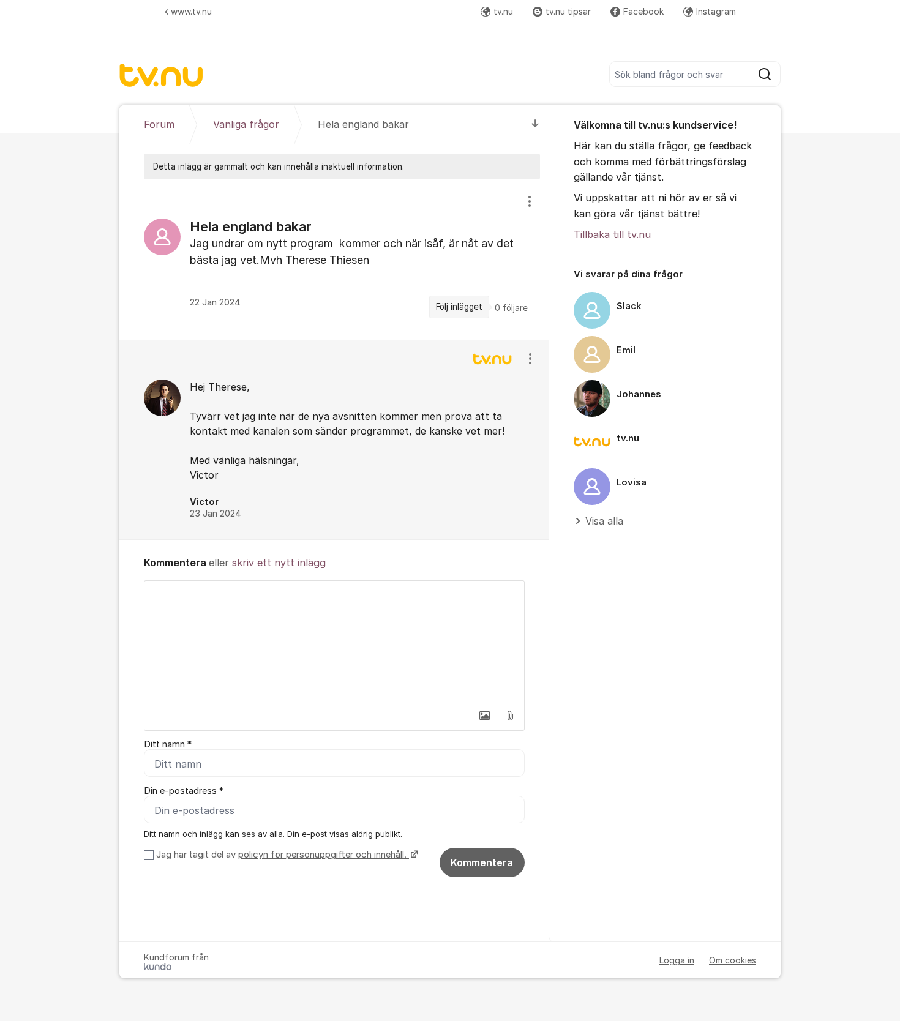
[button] (484, 715)
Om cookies (732, 960)
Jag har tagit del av (281, 854)
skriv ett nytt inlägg (279, 562)
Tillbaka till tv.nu (612, 234)
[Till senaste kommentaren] (535, 125)
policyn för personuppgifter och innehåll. (323, 854)
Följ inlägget (459, 307)
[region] (334, 259)
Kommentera (482, 862)
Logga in (676, 960)
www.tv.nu (191, 11)
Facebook (643, 11)
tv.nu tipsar (568, 11)
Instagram (716, 11)
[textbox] (334, 642)
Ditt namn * (168, 744)
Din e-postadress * (183, 790)
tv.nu (503, 11)
